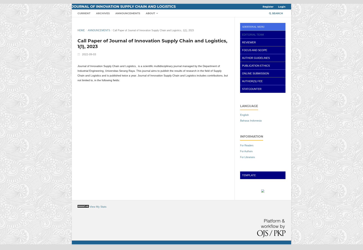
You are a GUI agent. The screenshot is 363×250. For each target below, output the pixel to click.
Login (281, 6)
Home (81, 30)
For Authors (246, 151)
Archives (103, 13)
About (151, 13)
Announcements (127, 13)
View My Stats (98, 206)
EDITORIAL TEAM (253, 34)
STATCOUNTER (251, 88)
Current (84, 13)
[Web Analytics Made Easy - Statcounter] (83, 206)
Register (268, 6)
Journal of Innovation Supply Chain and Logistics (124, 7)
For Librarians (247, 157)
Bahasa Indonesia (251, 120)
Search (277, 13)
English (244, 114)
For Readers (247, 145)
